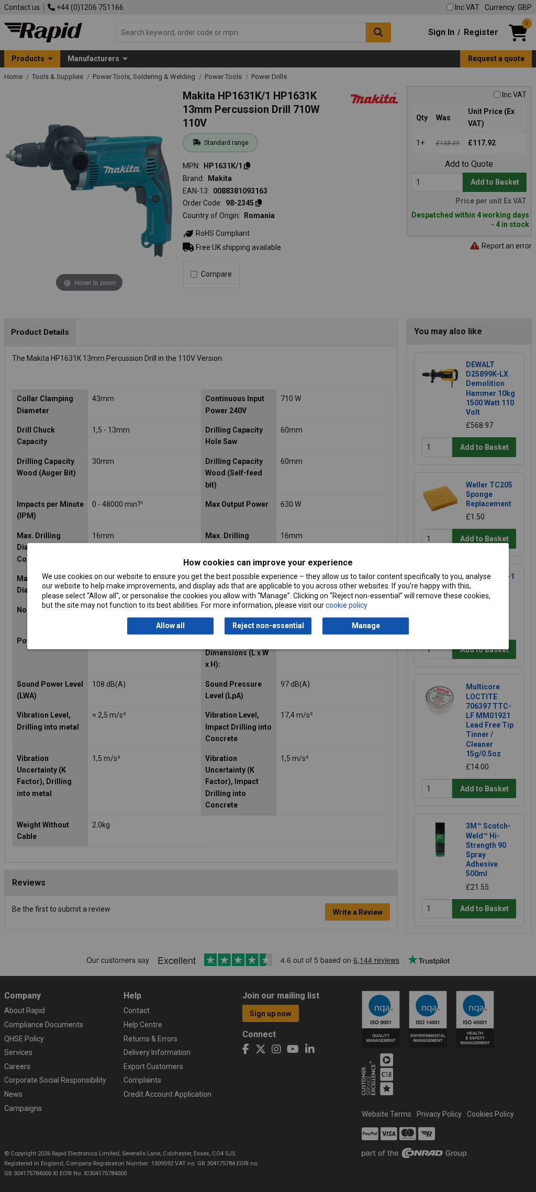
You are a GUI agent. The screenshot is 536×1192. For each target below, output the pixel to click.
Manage (366, 626)
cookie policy (346, 605)
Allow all (170, 626)
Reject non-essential (268, 626)
